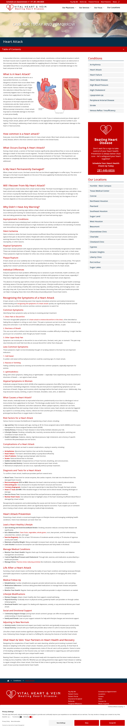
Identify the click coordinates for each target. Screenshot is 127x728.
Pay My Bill (74, 2)
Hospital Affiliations (75, 704)
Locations (101, 694)
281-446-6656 (38, 2)
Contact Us (102, 701)
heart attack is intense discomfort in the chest (46, 320)
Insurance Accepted (75, 699)
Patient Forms (73, 694)
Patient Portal (94, 2)
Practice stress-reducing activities (28, 562)
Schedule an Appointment (16, 2)
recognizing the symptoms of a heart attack (32, 304)
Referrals (83, 2)
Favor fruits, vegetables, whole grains (33, 532)
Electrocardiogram (12, 482)
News (115, 2)
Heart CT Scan (10, 490)
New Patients (106, 2)
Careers (101, 696)
